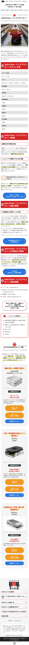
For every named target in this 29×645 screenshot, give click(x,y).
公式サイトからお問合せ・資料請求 (14, 415)
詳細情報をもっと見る (14, 421)
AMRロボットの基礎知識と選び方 (10, 607)
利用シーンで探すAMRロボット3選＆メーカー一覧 (14, 195)
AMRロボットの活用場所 (7, 592)
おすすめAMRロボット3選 (13, 347)
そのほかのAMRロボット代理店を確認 (14, 271)
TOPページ (10, 620)
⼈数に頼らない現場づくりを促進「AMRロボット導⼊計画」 (14, 6)
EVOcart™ (7, 331)
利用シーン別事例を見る (14, 408)
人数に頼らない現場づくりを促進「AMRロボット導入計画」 (15, 1)
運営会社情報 (4, 616)
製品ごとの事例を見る (14, 550)
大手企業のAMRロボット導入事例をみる (14, 241)
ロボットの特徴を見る (14, 482)
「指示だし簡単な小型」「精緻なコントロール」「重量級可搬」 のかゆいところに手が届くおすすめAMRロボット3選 (14, 305)
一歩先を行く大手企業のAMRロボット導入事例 (13, 611)
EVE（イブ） (8, 329)
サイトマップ (18, 620)
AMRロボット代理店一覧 (7, 602)
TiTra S (7, 334)
